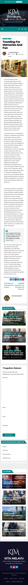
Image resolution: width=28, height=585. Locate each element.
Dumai (13, 316)
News (15, 333)
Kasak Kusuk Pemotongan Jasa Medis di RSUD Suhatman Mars (14, 515)
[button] (19, 29)
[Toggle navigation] (25, 29)
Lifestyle (11, 333)
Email (4, 416)
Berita (9, 316)
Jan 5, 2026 (8, 518)
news (19, 54)
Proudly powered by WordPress (8, 573)
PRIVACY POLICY (13, 578)
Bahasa (5, 316)
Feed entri (5, 450)
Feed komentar (6, 454)
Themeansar (13, 575)
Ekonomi (17, 331)
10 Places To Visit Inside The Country (9, 285)
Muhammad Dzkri (14, 52)
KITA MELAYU (14, 17)
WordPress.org (6, 458)
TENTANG (6, 578)
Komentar (5, 377)
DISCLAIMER (21, 578)
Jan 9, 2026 (8, 486)
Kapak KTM (16, 323)
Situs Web (5, 425)
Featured (5, 38)
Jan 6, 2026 (8, 502)
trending (10, 56)
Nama (4, 407)
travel (22, 54)
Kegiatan (6, 333)
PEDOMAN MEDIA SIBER (16, 581)
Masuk (4, 446)
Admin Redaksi (17, 486)
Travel (9, 38)
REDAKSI (8, 581)
